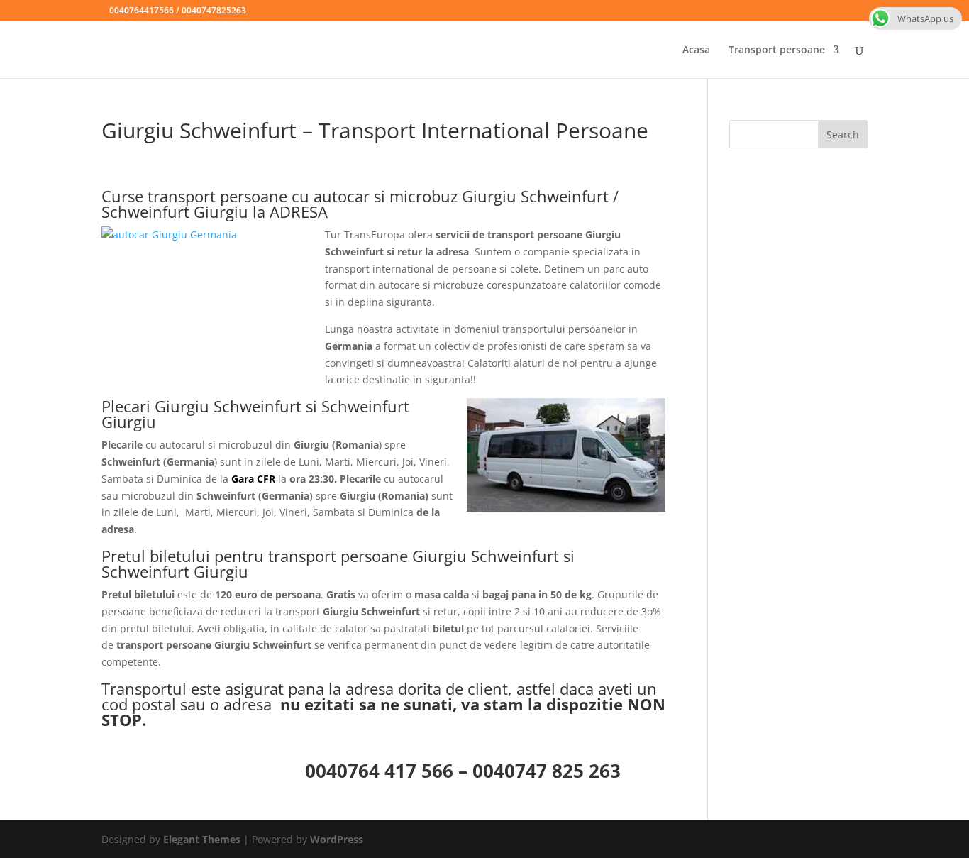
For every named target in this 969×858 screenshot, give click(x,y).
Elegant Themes (201, 839)
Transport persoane (777, 50)
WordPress (336, 839)
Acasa (696, 50)
